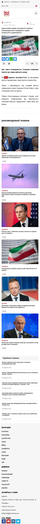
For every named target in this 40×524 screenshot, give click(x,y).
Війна (4, 445)
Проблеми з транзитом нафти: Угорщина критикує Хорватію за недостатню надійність (18, 306)
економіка (5, 435)
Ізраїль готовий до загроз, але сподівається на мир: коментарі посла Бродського (18, 156)
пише (6, 77)
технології (5, 484)
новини (4, 471)
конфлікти (6, 448)
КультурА (5, 455)
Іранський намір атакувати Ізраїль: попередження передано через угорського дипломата (17, 393)
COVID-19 (5, 481)
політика (5, 431)
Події (3, 459)
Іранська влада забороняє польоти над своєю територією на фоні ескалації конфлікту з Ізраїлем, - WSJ (19, 194)
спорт (4, 452)
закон (4, 442)
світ (3, 462)
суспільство (6, 438)
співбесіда (5, 478)
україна (4, 488)
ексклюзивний (7, 474)
